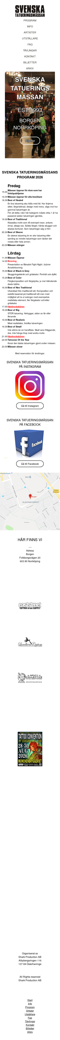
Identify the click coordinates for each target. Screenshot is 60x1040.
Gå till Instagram (30, 406)
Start (29, 1000)
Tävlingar (30, 50)
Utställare (30, 38)
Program (30, 20)
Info (30, 26)
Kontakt (30, 56)
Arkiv (30, 68)
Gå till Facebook (30, 464)
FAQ (30, 44)
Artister (30, 32)
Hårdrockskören (16, 306)
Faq (30, 1018)
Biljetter (30, 62)
